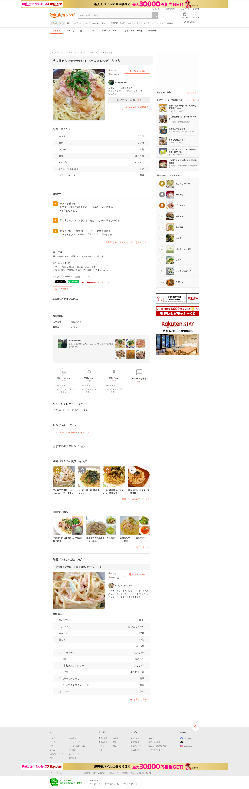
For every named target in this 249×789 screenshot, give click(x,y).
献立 (82, 30)
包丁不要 (114, 23)
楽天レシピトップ (57, 53)
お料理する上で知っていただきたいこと (126, 242)
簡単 (115, 742)
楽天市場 (196, 9)
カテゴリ (70, 30)
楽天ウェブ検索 (154, 742)
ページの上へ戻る (195, 727)
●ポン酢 (63, 162)
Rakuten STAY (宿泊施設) (158, 746)
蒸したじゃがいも (74, 23)
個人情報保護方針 (99, 773)
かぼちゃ (170, 23)
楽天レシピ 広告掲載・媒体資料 (141, 773)
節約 (115, 746)
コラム (93, 30)
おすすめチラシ (184, 9)
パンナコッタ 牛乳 (135, 23)
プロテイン (95, 23)
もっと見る (191, 92)
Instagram (188, 746)
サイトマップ (74, 742)
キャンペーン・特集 (133, 30)
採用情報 (125, 773)
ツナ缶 (62, 149)
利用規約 (72, 750)
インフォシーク (157, 9)
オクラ (146, 23)
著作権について (113, 773)
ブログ (151, 738)
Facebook (188, 738)
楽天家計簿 (170, 9)
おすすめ (56, 30)
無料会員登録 (191, 22)
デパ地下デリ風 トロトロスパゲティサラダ (78, 567)
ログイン (195, 17)
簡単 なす (105, 23)
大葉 (61, 156)
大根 (61, 143)
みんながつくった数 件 (129, 100)
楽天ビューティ (137, 746)
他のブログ (104, 282)
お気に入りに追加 (139, 71)
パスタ (83, 53)
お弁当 (115, 738)
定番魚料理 (103, 742)
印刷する (64, 289)
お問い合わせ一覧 (112, 784)
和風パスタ (94, 53)
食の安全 (152, 30)
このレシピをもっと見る (134, 699)
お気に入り (185, 17)
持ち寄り (122, 23)
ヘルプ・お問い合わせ (77, 746)
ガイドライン (74, 754)
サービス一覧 (95, 784)
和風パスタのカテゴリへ (134, 499)
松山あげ (86, 23)
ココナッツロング (158, 23)
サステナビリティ (130, 784)
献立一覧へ (141, 547)
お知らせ (72, 758)
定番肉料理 (103, 738)
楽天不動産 (135, 742)
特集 (51, 758)
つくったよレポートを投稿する (136, 107)
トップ (52, 738)
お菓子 (101, 750)
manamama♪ (75, 340)
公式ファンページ (110, 30)
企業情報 (87, 773)
